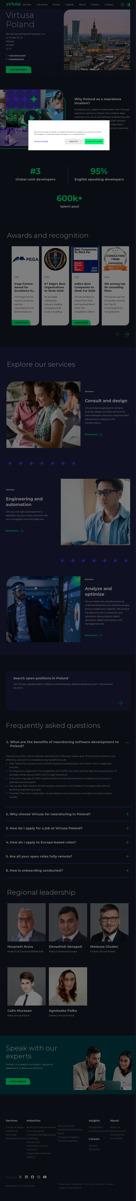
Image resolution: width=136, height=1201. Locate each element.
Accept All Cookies (94, 141)
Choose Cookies (41, 141)
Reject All (74, 141)
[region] (69, 135)
